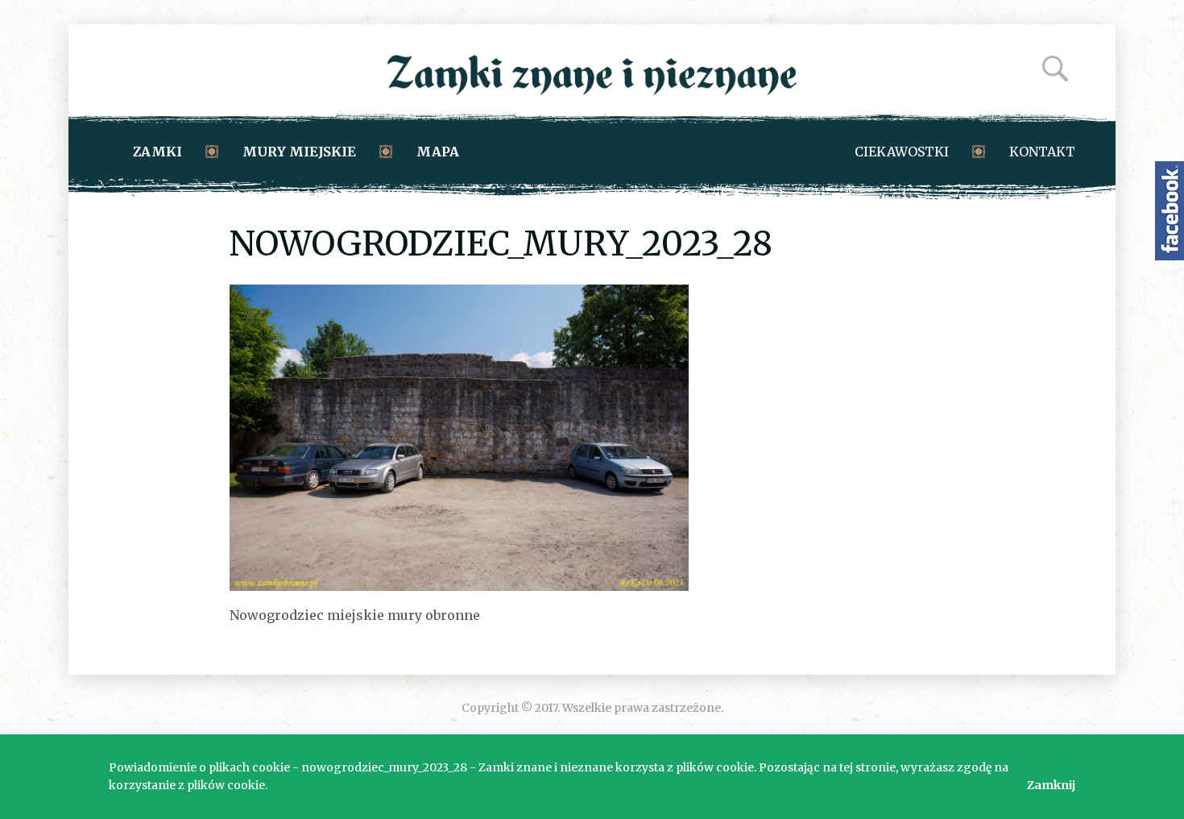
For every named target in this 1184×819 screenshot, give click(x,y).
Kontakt (1042, 151)
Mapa (437, 151)
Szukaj (1055, 68)
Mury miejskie (299, 151)
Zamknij (1051, 785)
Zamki (157, 151)
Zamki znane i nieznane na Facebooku (1169, 210)
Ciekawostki (902, 151)
